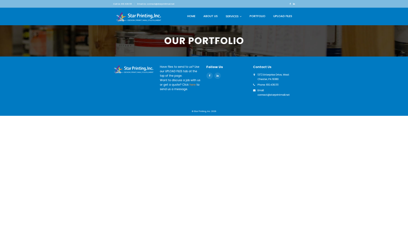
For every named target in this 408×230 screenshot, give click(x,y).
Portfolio (257, 16)
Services (232, 16)
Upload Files (282, 16)
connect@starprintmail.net (160, 3)
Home (191, 16)
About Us (210, 16)
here (192, 85)
